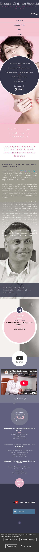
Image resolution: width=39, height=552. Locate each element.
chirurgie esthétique (28, 171)
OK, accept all (11, 540)
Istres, (28, 290)
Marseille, (7, 290)
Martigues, (7, 292)
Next (25, 398)
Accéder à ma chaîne (27, 502)
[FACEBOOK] (19, 522)
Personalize (11, 546)
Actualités (19, 316)
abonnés (21, 511)
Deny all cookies (28, 540)
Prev (15, 398)
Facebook (19, 310)
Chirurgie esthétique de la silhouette (19, 72)
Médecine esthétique (19, 77)
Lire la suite (19, 329)
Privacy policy (26, 546)
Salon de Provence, (18, 290)
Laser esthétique (19, 81)
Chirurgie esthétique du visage (19, 63)
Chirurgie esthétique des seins (19, 68)
